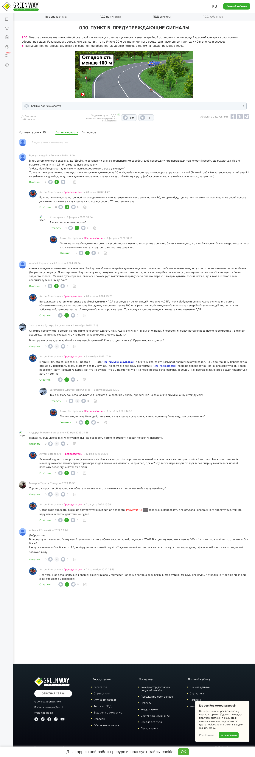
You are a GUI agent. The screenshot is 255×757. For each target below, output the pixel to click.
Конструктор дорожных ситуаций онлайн (155, 688)
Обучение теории (105, 699)
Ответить (34, 181)
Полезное (146, 679)
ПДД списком (162, 16)
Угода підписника (43, 712)
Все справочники (56, 16)
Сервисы (99, 718)
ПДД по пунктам (110, 16)
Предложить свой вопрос (157, 696)
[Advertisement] (134, 626)
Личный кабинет (236, 6)
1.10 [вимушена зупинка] (118, 361)
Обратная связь (53, 693)
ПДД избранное (213, 16)
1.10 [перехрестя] (164, 365)
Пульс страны (149, 728)
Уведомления (149, 709)
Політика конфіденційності (48, 707)
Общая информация (106, 725)
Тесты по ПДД (102, 706)
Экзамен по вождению (108, 712)
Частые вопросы (151, 722)
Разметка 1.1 (134, 509)
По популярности (66, 132)
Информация (101, 679)
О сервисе (100, 687)
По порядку (89, 132)
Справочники (102, 693)
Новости (146, 703)
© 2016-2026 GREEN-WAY (47, 701)
